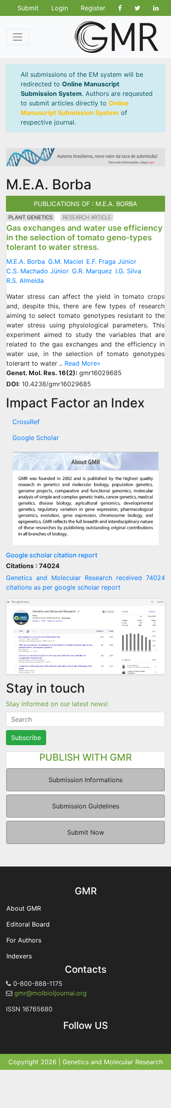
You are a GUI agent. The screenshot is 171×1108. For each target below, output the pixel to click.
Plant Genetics (30, 217)
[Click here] (85, 498)
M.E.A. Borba (25, 261)
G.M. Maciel (65, 261)
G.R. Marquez (92, 271)
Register (93, 8)
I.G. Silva (128, 271)
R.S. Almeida (25, 280)
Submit (28, 8)
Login (59, 8)
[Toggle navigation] (17, 37)
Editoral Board (28, 924)
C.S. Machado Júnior (37, 271)
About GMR (23, 908)
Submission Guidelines (85, 806)
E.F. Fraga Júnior (111, 261)
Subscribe (26, 738)
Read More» (82, 363)
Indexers (19, 956)
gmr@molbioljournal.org (50, 993)
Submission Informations (85, 780)
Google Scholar (35, 438)
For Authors (23, 940)
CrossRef (26, 422)
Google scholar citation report (51, 555)
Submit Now (85, 832)
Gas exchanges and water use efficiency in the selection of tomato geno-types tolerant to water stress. (84, 237)
